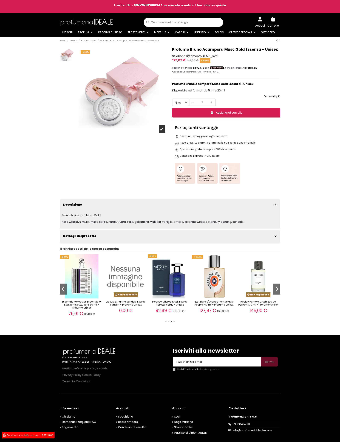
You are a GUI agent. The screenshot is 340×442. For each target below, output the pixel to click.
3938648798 (241, 424)
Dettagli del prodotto (79, 236)
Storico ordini (183, 427)
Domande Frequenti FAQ (79, 422)
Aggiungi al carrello (229, 113)
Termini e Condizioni (76, 381)
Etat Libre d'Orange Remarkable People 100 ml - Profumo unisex (214, 303)
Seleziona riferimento (187, 56)
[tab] (170, 205)
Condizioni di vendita (132, 427)
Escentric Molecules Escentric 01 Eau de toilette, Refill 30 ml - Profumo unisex (81, 304)
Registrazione (183, 422)
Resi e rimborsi (128, 422)
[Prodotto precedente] (277, 40)
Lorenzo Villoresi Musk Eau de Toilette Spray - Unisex (170, 303)
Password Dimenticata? (190, 433)
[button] (165, 321)
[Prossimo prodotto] (279, 40)
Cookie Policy (91, 375)
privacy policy (211, 369)
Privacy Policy (71, 375)
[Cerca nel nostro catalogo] (147, 22)
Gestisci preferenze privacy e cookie (84, 368)
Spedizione (125, 417)
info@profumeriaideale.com (252, 430)
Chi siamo (68, 417)
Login (177, 417)
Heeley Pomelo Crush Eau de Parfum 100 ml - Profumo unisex (258, 303)
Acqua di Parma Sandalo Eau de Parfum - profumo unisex (126, 303)
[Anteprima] (100, 260)
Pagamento (70, 427)
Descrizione (72, 205)
